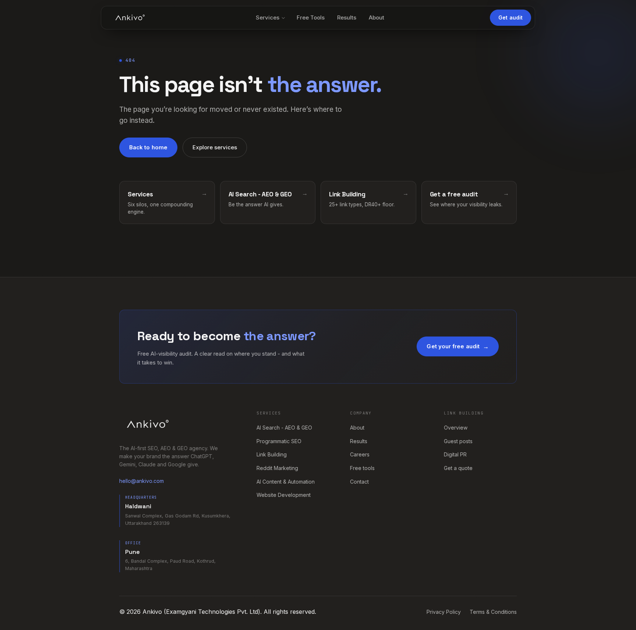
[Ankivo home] (130, 18)
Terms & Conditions (493, 612)
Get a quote (458, 468)
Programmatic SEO (279, 441)
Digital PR (455, 454)
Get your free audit (453, 346)
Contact (359, 481)
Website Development (284, 495)
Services (267, 17)
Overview (455, 427)
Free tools (362, 468)
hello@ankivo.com (141, 481)
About (376, 17)
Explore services (214, 147)
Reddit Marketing (277, 468)
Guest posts (458, 441)
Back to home (148, 147)
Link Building (272, 454)
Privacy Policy (444, 612)
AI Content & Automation (286, 481)
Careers (360, 454)
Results (346, 17)
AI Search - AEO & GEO (284, 427)
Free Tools (311, 17)
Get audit (510, 17)
